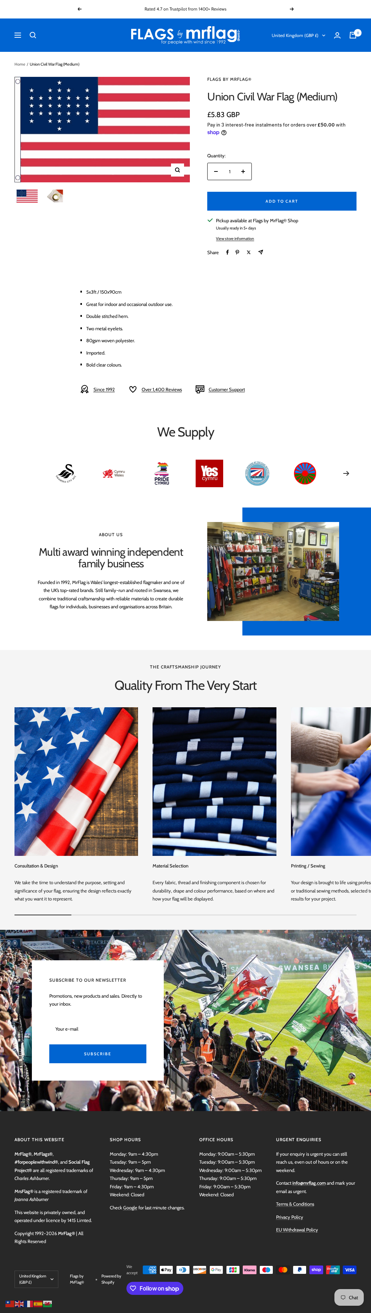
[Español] (38, 1303)
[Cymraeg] (48, 1303)
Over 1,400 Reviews (162, 389)
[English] (19, 1303)
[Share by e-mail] (260, 252)
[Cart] (353, 35)
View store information (235, 238)
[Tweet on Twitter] (249, 252)
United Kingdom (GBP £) (295, 35)
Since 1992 (104, 389)
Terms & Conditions (295, 1204)
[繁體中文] (10, 1303)
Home (19, 64)
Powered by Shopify (111, 1279)
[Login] (337, 35)
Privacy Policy (289, 1217)
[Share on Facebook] (227, 252)
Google (130, 1207)
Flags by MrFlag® (229, 79)
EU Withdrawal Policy (297, 1230)
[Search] (33, 35)
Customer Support (227, 389)
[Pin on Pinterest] (237, 252)
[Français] (29, 1303)
